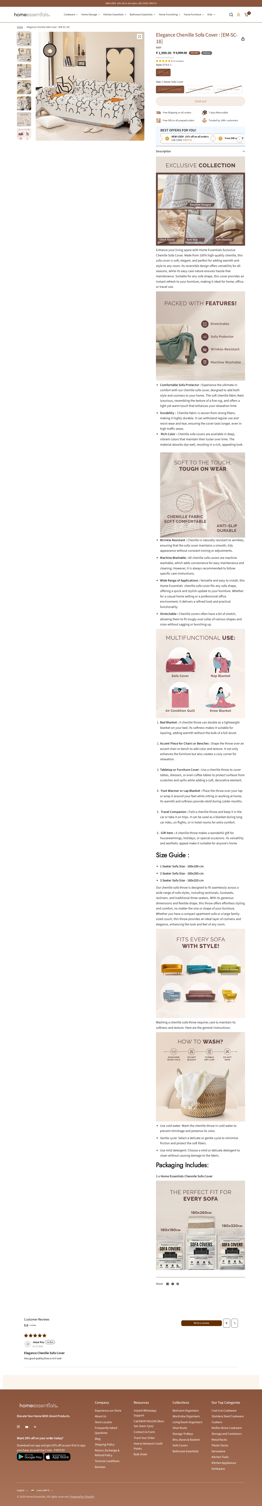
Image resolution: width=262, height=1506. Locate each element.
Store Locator (103, 1422)
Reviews (100, 1467)
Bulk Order (140, 1454)
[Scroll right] (239, 139)
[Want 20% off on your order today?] (30, 1458)
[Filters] (226, 1323)
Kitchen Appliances (224, 1463)
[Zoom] (139, 36)
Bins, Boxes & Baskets (186, 1439)
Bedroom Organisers (186, 1410)
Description (163, 151)
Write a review (201, 1323)
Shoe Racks (180, 1428)
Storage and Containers (227, 1434)
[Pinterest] (178, 1284)
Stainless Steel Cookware (228, 1416)
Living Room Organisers (187, 1422)
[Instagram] (21, 1427)
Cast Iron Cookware (224, 1410)
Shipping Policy (104, 1444)
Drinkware (218, 1469)
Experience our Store (108, 1410)
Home (20, 27)
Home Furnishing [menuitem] (168, 14)
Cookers (217, 1422)
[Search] (231, 14)
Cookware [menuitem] (69, 14)
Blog (98, 1439)
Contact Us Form (144, 1432)
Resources (141, 1403)
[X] (173, 1284)
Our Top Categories (226, 1403)
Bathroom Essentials (186, 1451)
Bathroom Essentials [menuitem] (141, 14)
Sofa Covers (180, 1445)
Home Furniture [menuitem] (192, 14)
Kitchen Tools (220, 1457)
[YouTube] (29, 1427)
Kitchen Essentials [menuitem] (113, 14)
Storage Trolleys (183, 1434)
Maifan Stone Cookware (227, 1428)
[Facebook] (168, 1284)
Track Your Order (144, 1438)
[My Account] (239, 14)
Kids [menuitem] (209, 14)
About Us (100, 1416)
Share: (159, 1284)
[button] (163, 61)
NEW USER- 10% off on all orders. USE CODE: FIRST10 (131, 3)
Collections (181, 1403)
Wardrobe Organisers (186, 1416)
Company (102, 1403)
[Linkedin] (38, 1427)
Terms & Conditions (107, 1461)
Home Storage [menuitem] (89, 14)
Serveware (218, 1451)
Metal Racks (219, 1439)
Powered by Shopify (82, 1497)
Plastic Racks (220, 1445)
